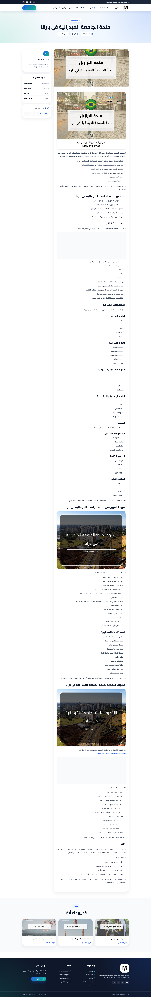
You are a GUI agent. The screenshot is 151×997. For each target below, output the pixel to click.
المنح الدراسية (104, 8)
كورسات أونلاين (66, 8)
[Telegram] (30, 2)
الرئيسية (115, 8)
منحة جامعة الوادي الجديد (81, 938)
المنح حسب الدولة (64, 971)
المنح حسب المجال (64, 974)
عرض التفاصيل (122, 942)
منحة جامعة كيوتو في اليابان (44, 938)
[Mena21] (126, 8)
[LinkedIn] (27, 2)
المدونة (91, 8)
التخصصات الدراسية (88, 981)
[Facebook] (34, 2)
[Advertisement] (27, 980)
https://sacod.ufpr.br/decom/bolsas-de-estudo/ (109, 753)
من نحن (55, 8)
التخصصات (79, 8)
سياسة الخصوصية (64, 981)
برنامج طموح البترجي (119, 938)
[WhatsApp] (23, 2)
